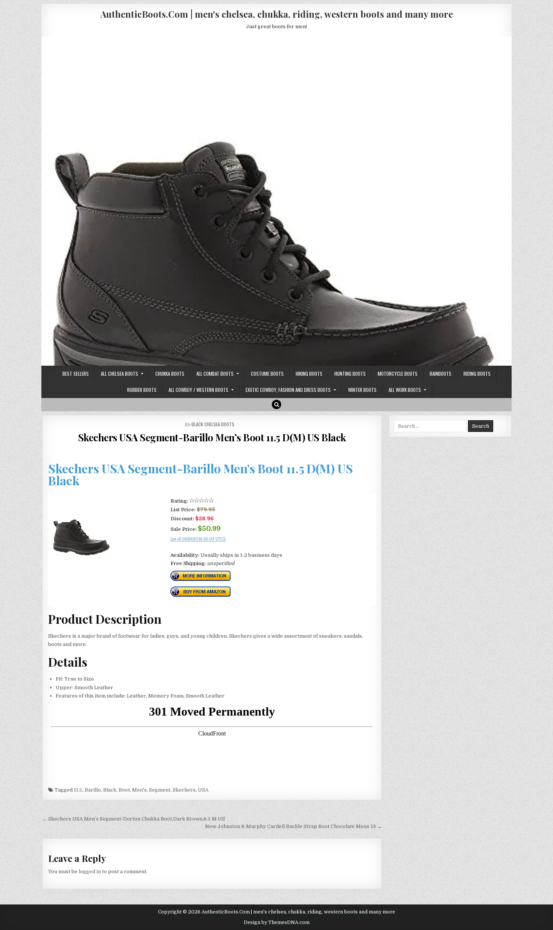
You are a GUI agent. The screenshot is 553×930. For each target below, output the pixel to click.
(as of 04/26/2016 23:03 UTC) (197, 539)
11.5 (78, 790)
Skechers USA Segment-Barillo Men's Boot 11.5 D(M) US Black (200, 474)
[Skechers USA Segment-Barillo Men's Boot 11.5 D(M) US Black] (82, 555)
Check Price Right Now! (195, 547)
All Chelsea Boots (119, 373)
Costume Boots (267, 373)
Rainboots (440, 373)
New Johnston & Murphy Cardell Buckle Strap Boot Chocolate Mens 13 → (293, 826)
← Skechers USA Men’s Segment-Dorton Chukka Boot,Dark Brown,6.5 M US (133, 819)
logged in (90, 871)
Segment (159, 790)
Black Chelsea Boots (212, 424)
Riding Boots (477, 373)
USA (203, 790)
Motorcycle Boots (398, 373)
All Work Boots (405, 390)
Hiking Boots (309, 373)
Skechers (184, 790)
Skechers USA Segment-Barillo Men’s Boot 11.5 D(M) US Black (212, 437)
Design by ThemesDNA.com (277, 922)
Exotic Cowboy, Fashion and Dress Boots (288, 390)
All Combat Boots (215, 373)
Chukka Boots (169, 373)
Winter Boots (362, 390)
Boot (124, 790)
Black (109, 790)
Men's (139, 790)
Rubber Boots (141, 390)
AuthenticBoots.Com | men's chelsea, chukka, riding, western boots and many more (276, 14)
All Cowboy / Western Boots (198, 390)
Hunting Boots (350, 373)
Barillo (93, 790)
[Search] (276, 404)
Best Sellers (75, 373)
